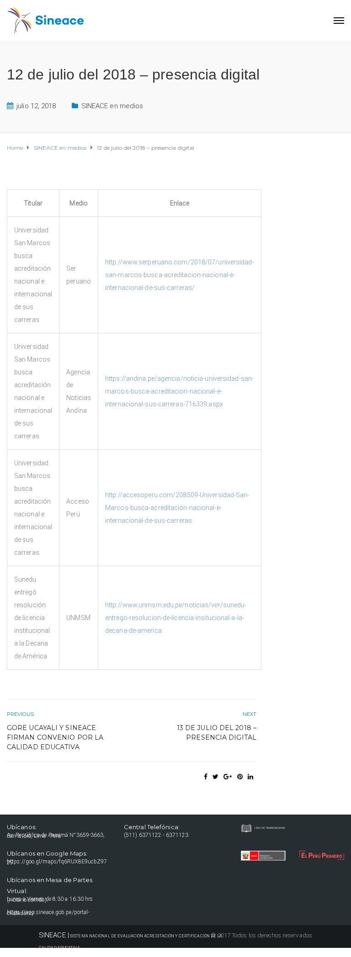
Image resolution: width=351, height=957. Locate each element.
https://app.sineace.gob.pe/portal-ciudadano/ (48, 912)
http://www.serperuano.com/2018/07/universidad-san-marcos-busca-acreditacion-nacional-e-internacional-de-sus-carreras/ (179, 274)
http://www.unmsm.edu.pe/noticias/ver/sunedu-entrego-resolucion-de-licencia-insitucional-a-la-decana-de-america (175, 617)
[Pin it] (240, 776)
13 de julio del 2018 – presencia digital (216, 732)
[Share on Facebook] (205, 776)
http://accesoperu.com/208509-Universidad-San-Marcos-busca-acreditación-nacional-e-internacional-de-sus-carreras (177, 507)
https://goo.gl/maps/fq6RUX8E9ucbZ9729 (57, 862)
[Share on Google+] (227, 776)
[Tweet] (215, 776)
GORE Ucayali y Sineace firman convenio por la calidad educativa (55, 737)
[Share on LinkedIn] (250, 776)
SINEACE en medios (112, 106)
